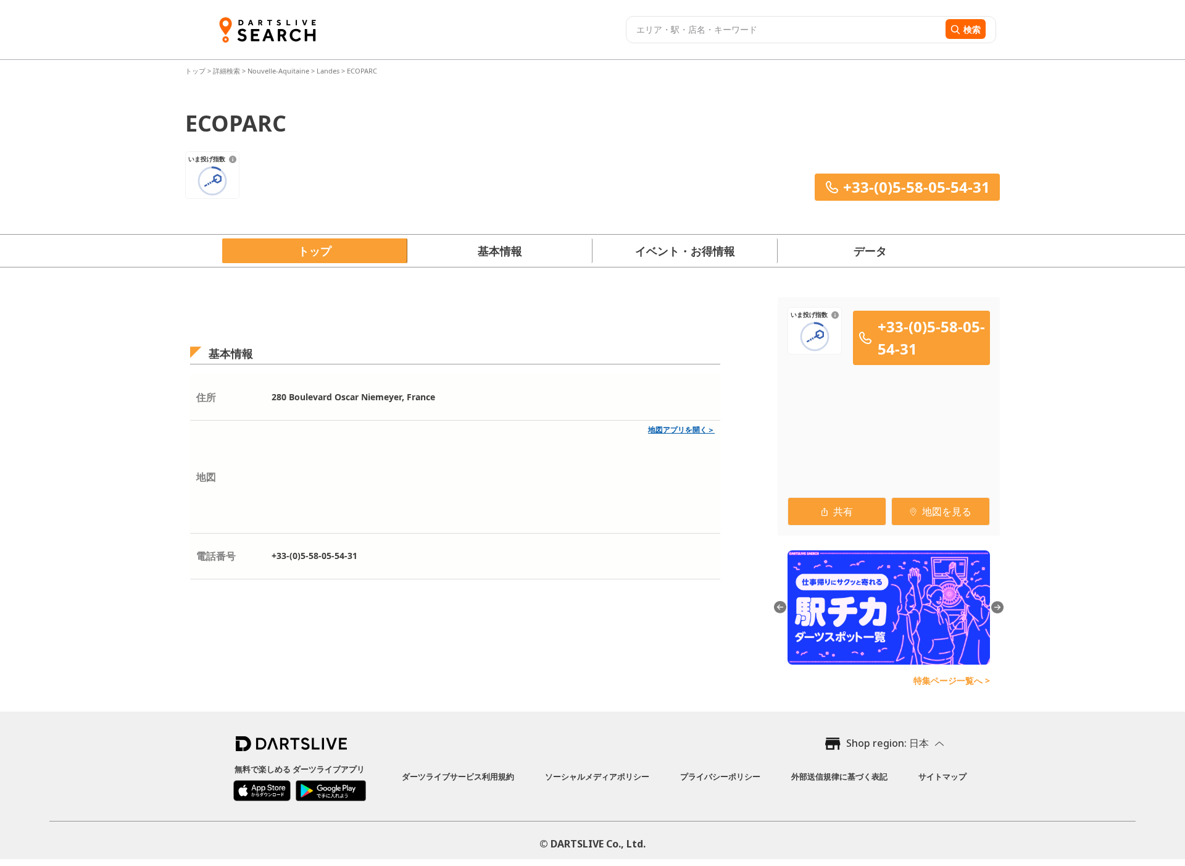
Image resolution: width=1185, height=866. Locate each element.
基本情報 (500, 250)
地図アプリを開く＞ (681, 429)
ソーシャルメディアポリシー (597, 776)
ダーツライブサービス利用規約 (458, 776)
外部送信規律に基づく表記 (839, 776)
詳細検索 (227, 70)
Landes (328, 70)
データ (870, 250)
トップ (196, 70)
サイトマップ (942, 776)
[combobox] (784, 29)
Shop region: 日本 (887, 743)
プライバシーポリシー (720, 776)
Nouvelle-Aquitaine (278, 70)
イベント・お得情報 (685, 250)
